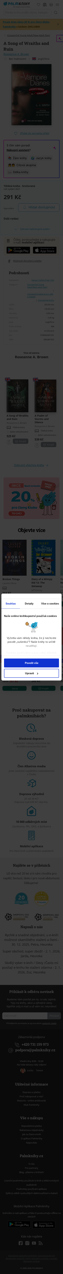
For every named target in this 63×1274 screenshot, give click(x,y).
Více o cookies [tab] (50, 603)
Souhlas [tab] (11, 603)
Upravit (29, 673)
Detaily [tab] (29, 603)
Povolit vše (31, 662)
